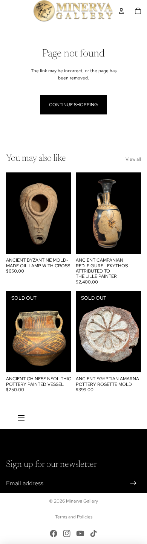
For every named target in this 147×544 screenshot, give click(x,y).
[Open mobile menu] (21, 417)
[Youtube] (80, 533)
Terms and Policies (73, 517)
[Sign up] (133, 483)
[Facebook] (53, 533)
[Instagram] (66, 533)
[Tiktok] (93, 533)
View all (133, 159)
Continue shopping (73, 105)
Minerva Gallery (82, 501)
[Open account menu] (121, 11)
